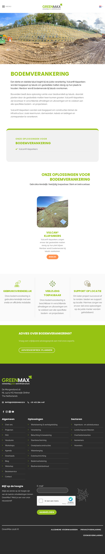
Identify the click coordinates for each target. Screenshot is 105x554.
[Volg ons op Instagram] (7, 412)
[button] (6, 6)
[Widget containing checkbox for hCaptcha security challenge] (56, 501)
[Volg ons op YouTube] (13, 412)
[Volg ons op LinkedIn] (10, 412)
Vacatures (9, 440)
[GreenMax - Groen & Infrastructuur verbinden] (52, 6)
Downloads (9, 456)
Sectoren (76, 419)
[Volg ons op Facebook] (3, 412)
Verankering (36, 430)
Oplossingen (35, 419)
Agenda (8, 450)
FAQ (6, 435)
